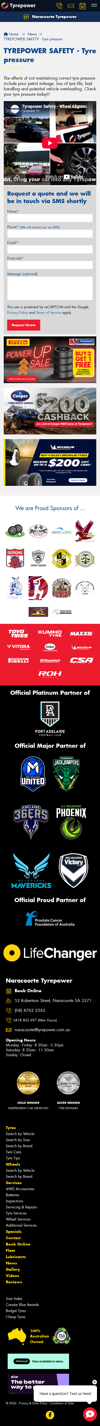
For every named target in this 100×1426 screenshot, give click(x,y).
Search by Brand (19, 1146)
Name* (13, 211)
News (11, 1263)
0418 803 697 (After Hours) (35, 1020)
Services (14, 1182)
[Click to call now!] (59, 6)
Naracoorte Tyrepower (54, 16)
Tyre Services (16, 1213)
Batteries (12, 1195)
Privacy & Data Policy (33, 1403)
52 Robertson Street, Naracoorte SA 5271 (53, 1000)
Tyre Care (13, 1152)
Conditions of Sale (62, 1403)
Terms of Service (48, 312)
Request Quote (24, 325)
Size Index (14, 1298)
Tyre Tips (13, 1158)
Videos (12, 1275)
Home (13, 34)
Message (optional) (22, 274)
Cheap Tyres (15, 1316)
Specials (14, 1231)
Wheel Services (18, 1219)
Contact (13, 1237)
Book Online (18, 1244)
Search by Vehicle (20, 1133)
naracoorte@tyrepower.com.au (42, 1030)
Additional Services (21, 1225)
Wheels (13, 1164)
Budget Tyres (16, 1310)
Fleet (10, 1250)
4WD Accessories (20, 1188)
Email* (12, 242)
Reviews (14, 1282)
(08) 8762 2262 (30, 1010)
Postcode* (15, 258)
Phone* (33, 227)
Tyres (11, 1127)
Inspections (14, 1201)
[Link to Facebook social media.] (50, 1415)
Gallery (13, 1269)
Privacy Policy (17, 312)
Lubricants (16, 1256)
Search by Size (18, 1139)
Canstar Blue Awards (22, 1304)
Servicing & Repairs (21, 1207)
